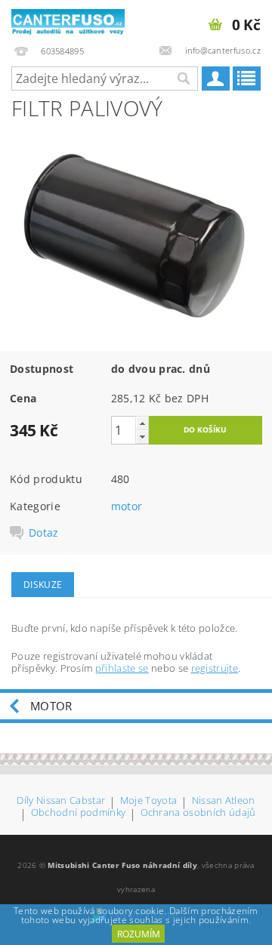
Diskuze (42, 584)
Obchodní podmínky (78, 813)
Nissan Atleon (223, 801)
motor (127, 506)
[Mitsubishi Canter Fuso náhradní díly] (68, 19)
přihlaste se (122, 668)
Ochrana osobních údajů (198, 813)
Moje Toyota (149, 801)
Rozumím (138, 934)
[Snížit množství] (142, 436)
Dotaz (44, 533)
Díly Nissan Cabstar (61, 801)
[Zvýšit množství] (142, 423)
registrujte (215, 668)
